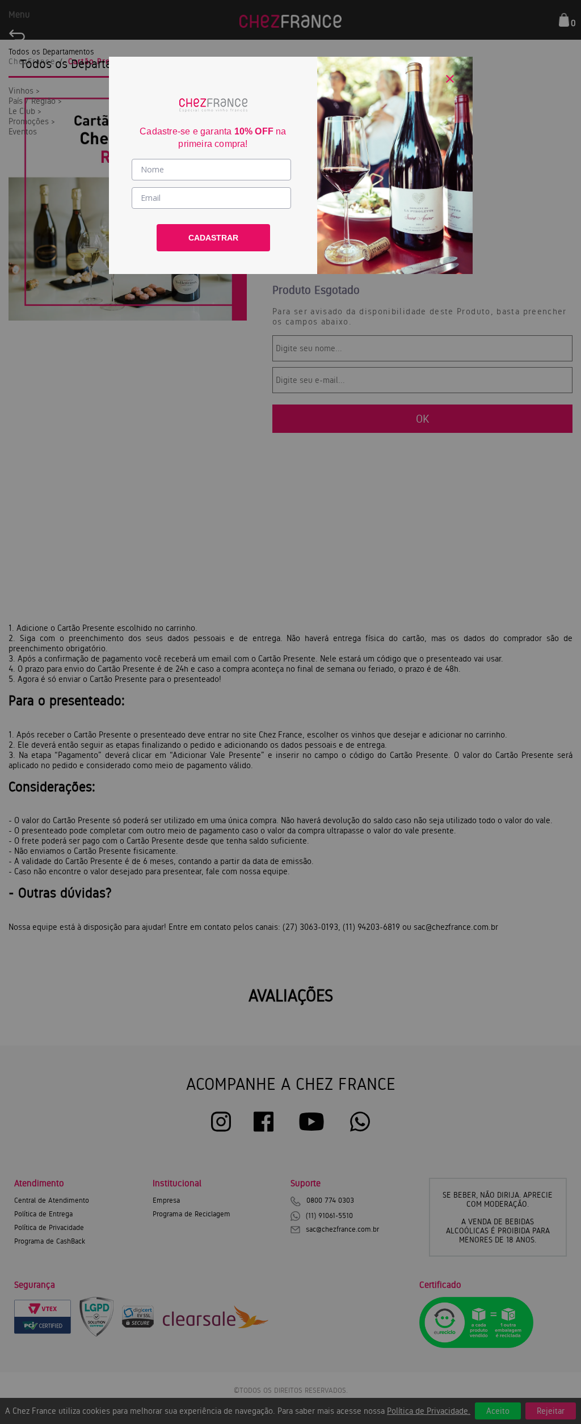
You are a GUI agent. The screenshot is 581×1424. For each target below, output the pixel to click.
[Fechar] (450, 79)
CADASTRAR (213, 237)
